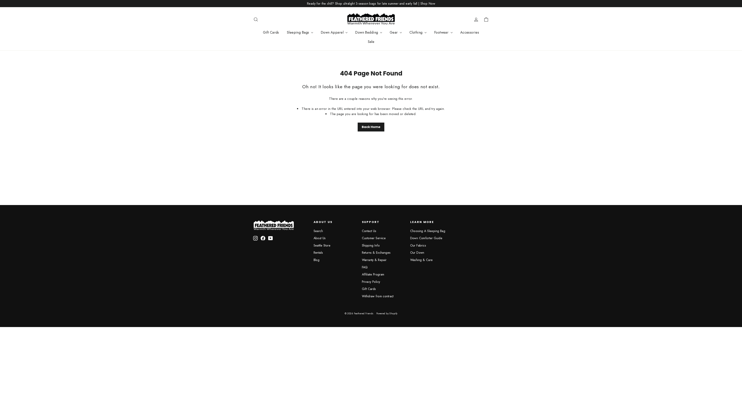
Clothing (416, 32)
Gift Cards (271, 32)
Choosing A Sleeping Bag (427, 231)
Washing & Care (421, 260)
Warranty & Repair (374, 260)
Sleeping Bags (298, 32)
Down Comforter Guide (426, 238)
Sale (371, 41)
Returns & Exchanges (376, 252)
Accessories (469, 32)
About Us (320, 238)
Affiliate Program (373, 274)
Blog (317, 260)
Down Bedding (367, 32)
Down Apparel (333, 32)
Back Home (371, 127)
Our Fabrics (418, 245)
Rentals (318, 252)
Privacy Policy (371, 282)
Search (318, 231)
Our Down (417, 252)
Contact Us (369, 231)
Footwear (442, 32)
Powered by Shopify (386, 313)
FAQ (365, 267)
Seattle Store (322, 245)
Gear (394, 32)
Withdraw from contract (378, 296)
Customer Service (374, 238)
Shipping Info (371, 245)
